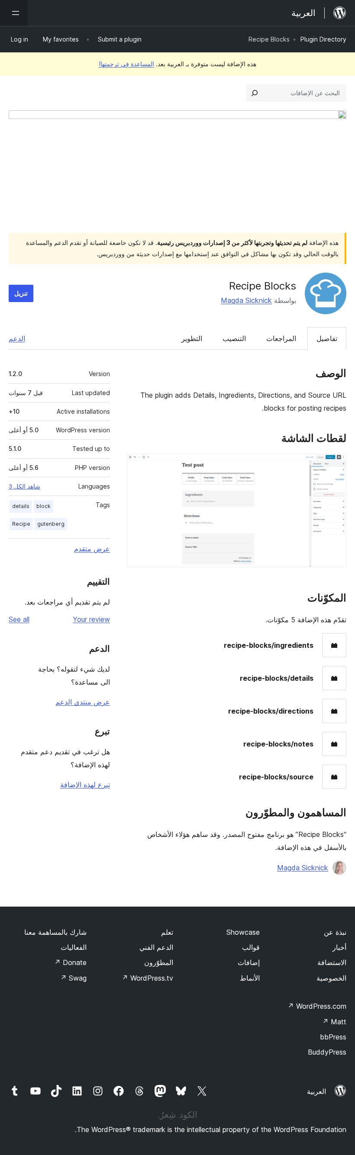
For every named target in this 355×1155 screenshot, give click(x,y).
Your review (91, 619)
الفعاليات (74, 947)
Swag (73, 978)
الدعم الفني (156, 947)
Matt (334, 1021)
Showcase (243, 932)
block (43, 506)
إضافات (249, 962)
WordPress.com (316, 1006)
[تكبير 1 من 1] (334, 465)
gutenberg (51, 524)
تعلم (167, 932)
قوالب (251, 947)
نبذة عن (335, 932)
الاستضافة (331, 962)
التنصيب (234, 338)
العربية (316, 1091)
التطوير (191, 338)
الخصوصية (331, 978)
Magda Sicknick (246, 300)
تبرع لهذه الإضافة (85, 784)
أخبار (339, 947)
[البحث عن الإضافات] (254, 93)
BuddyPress (327, 1052)
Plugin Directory (323, 39)
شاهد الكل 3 (24, 486)
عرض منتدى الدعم (82, 702)
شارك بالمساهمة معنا (55, 932)
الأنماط (250, 978)
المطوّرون (158, 962)
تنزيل (21, 293)
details (20, 506)
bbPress (333, 1037)
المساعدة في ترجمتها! (126, 64)
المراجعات (281, 338)
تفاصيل (326, 338)
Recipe (21, 524)
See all (19, 619)
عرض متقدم (92, 548)
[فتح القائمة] (14, 13)
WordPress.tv (147, 978)
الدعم (17, 338)
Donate (70, 962)
